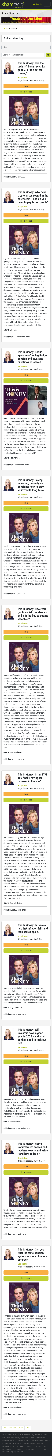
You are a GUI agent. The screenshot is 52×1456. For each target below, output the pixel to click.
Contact (39, 1446)
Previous (12, 1428)
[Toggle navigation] (47, 4)
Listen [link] (26, 86)
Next (21, 1428)
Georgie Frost (23, 78)
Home (6, 29)
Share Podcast (26, 92)
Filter (5, 47)
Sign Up (39, 4)
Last (27, 1428)
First (4, 1428)
